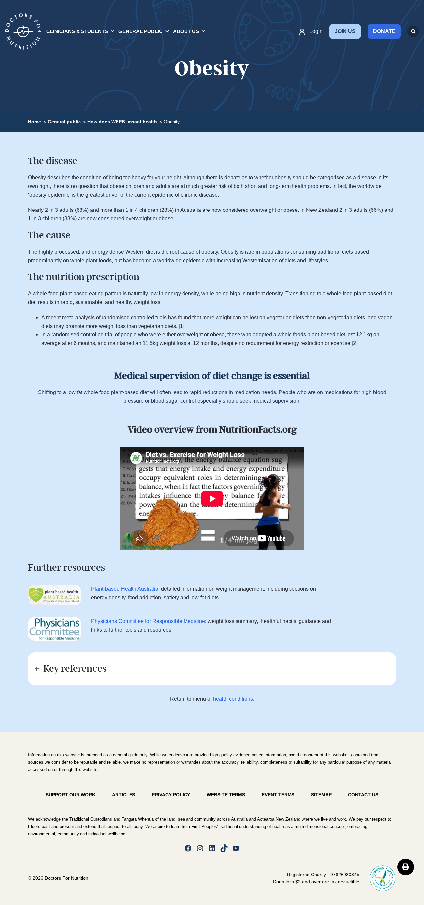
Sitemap (321, 794)
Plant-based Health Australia (124, 589)
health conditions (233, 699)
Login (316, 31)
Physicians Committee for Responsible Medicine (148, 621)
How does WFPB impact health (122, 121)
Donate (384, 31)
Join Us (345, 31)
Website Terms (226, 794)
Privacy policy (171, 794)
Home (34, 121)
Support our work (70, 794)
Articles (123, 794)
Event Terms (278, 794)
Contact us (363, 794)
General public (64, 121)
